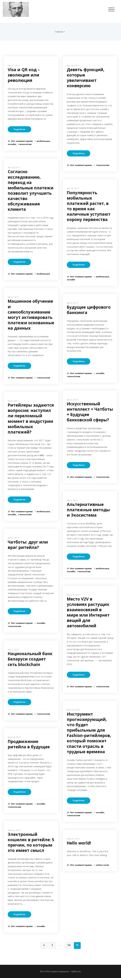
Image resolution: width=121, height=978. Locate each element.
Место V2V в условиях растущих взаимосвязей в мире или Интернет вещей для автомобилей (88, 612)
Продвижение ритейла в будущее (29, 744)
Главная (59, 31)
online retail (102, 865)
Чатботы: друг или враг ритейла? (28, 544)
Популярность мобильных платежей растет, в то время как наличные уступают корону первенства (88, 206)
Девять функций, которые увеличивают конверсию (85, 77)
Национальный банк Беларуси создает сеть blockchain (30, 659)
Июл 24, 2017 (14, 737)
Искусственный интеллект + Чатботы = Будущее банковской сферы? (90, 412)
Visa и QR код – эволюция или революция (24, 75)
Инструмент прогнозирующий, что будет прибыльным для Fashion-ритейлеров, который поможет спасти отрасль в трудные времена (89, 732)
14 (68, 945)
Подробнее (19, 129)
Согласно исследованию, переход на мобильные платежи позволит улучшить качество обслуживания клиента (30, 190)
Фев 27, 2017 (73, 838)
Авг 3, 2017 (13, 537)
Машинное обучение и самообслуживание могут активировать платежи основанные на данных (31, 314)
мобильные (43, 141)
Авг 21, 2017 (14, 65)
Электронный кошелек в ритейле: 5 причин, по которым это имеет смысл (31, 842)
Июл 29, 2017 (73, 594)
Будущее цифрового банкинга (89, 309)
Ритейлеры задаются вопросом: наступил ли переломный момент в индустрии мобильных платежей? (31, 418)
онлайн (12, 144)
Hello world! (79, 843)
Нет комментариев (22, 141)
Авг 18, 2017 (14, 167)
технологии (25, 144)
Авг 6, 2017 (13, 297)
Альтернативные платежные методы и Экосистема (88, 510)
